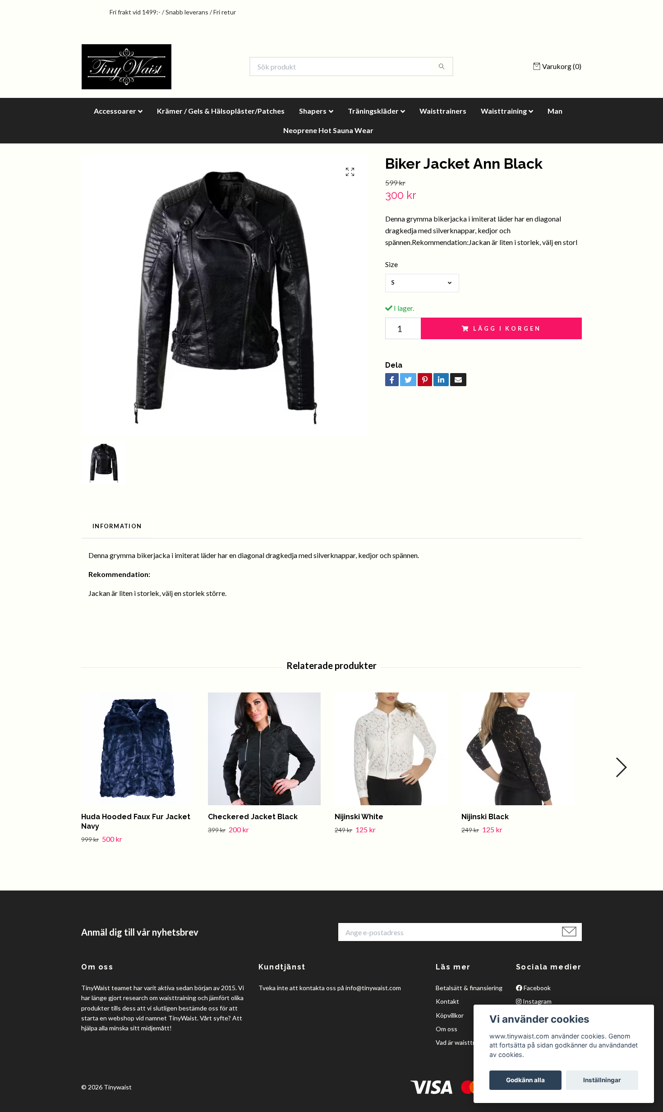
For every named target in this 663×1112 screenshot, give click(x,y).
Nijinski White (359, 816)
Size (391, 264)
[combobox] (422, 283)
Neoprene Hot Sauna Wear (328, 130)
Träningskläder (373, 110)
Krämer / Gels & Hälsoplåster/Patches (221, 110)
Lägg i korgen (507, 328)
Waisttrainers (442, 110)
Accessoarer (115, 110)
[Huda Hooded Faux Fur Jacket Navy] (141, 748)
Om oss (446, 1029)
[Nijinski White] (395, 748)
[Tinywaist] (126, 66)
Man (555, 110)
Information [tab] (117, 526)
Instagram (536, 1001)
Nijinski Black (485, 816)
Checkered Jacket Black (253, 816)
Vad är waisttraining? (465, 1042)
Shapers (313, 110)
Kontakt (447, 1001)
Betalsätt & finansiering (469, 988)
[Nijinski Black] (521, 748)
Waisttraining (504, 110)
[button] (621, 767)
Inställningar (602, 1080)
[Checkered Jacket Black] (268, 748)
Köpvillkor (450, 1015)
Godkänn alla (525, 1080)
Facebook (536, 988)
